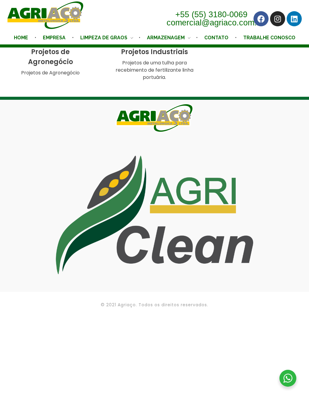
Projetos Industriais (154, 52)
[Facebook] (261, 18)
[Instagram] (277, 18)
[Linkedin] (294, 18)
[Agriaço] (45, 15)
